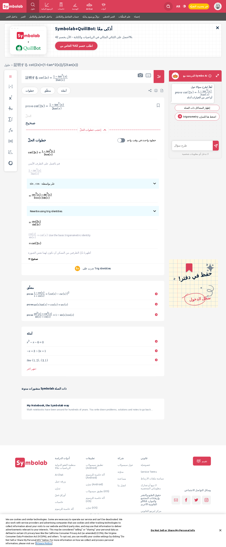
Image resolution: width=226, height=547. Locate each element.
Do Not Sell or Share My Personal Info (173, 530)
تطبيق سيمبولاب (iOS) (97, 491)
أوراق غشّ (60, 495)
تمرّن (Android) (94, 484)
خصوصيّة (145, 465)
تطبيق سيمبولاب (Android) (94, 466)
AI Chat (59, 474)
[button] (140, 78)
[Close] (220, 530)
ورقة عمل (60, 481)
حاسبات (59, 502)
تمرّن (57, 488)
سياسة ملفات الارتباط (152, 478)
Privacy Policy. (44, 543)
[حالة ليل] (184, 6)
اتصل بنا (122, 485)
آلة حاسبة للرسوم (64, 508)
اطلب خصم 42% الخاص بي (76, 45)
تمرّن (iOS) (91, 507)
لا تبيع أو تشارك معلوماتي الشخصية (151, 487)
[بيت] (31, 467)
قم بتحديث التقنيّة (199, 6)
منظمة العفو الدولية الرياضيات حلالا (65, 466)
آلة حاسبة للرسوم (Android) (95, 476)
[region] (113, 530)
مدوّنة (121, 471)
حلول (7, 65)
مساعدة (122, 478)
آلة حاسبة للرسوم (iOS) (95, 499)
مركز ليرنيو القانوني (151, 511)
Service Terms (149, 471)
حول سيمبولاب (125, 465)
